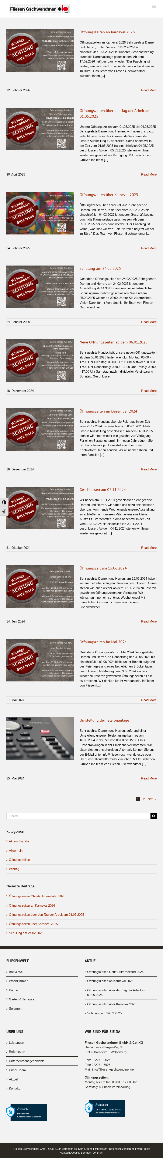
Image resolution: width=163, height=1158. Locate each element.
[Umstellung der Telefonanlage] (40, 738)
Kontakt (14, 1088)
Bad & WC (16, 972)
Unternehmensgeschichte (27, 1061)
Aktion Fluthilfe (19, 841)
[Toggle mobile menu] (154, 6)
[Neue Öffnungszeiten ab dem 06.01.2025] (40, 360)
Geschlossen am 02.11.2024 (103, 489)
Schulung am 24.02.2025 (100, 268)
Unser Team (17, 1070)
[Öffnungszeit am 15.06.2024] (40, 586)
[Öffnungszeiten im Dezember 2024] (40, 429)
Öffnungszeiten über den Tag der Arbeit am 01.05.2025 (46, 914)
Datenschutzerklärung (122, 1148)
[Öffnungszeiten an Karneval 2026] (40, 50)
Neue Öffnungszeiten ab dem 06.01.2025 (114, 342)
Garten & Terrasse (21, 999)
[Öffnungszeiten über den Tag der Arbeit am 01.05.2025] (40, 129)
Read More (149, 90)
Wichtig (14, 869)
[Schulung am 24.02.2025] (40, 287)
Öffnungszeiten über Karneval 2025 (109, 194)
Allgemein (15, 850)
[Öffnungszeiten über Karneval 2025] (40, 213)
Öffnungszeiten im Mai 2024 (103, 641)
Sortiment (15, 1008)
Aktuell (13, 1079)
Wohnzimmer (18, 981)
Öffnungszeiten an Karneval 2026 (107, 32)
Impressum (100, 1148)
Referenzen (17, 1051)
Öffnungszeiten (19, 859)
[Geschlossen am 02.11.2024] (40, 508)
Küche (13, 990)
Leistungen (16, 1042)
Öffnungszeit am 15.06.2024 (103, 568)
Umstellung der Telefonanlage (104, 720)
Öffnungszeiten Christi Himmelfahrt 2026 (37, 896)
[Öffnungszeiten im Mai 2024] (40, 660)
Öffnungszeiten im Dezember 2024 (108, 411)
